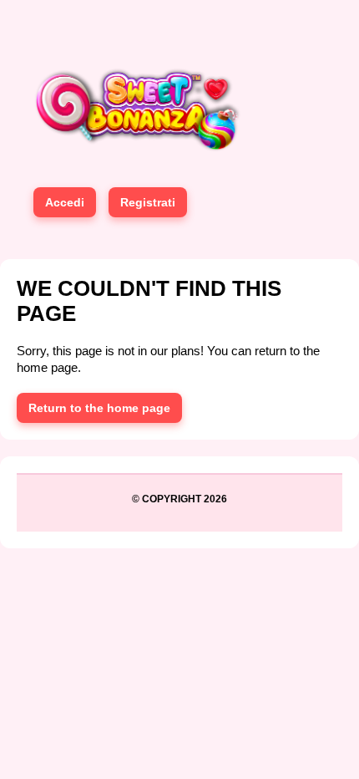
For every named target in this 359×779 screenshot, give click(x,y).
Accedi (64, 202)
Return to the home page (99, 408)
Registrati (147, 202)
